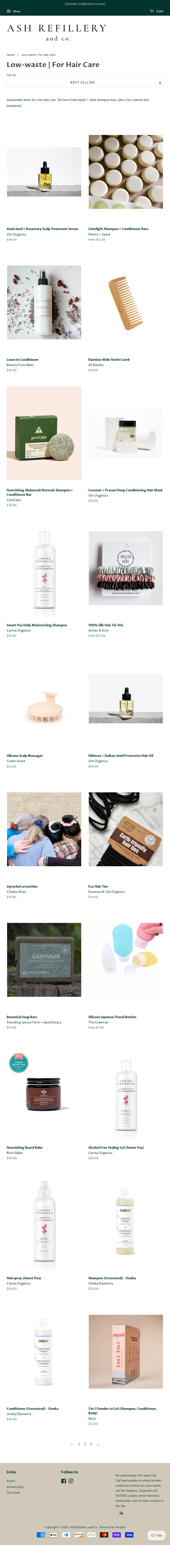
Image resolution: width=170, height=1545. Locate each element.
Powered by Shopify (113, 1527)
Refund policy (15, 1487)
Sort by (11, 75)
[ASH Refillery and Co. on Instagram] (70, 1482)
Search (11, 1481)
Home (10, 55)
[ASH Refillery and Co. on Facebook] (63, 1482)
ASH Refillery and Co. (83, 1527)
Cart (159, 11)
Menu (16, 11)
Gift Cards (13, 1492)
